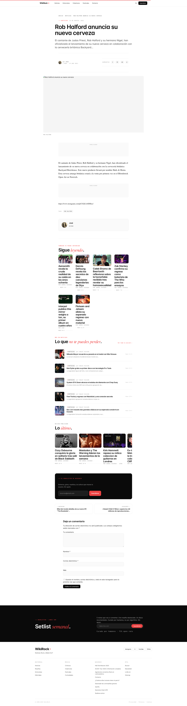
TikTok (149, 649)
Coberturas (76, 3)
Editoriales (38, 675)
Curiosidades (69, 675)
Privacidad (132, 702)
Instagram (128, 649)
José (67, 61)
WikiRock (44, 3)
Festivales (86, 3)
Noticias (57, 3)
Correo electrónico (70, 561)
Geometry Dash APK (101, 690)
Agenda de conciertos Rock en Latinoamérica (104, 673)
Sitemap (127, 675)
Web (64, 570)
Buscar (127, 665)
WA (122, 62)
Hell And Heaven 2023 (102, 665)
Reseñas (37, 669)
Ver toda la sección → (125, 343)
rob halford (68, 211)
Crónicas (68, 665)
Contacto (95, 3)
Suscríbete (143, 3)
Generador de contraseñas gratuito (106, 683)
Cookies (149, 702)
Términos (141, 702)
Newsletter (128, 669)
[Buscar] (136, 3)
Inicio (60, 15)
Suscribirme (95, 493)
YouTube (141, 649)
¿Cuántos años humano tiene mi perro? (107, 680)
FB (117, 62)
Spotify (97, 687)
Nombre (66, 551)
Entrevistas (66, 3)
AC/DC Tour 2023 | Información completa (108, 669)
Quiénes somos (100, 693)
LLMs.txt (127, 672)
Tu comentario (68, 532)
